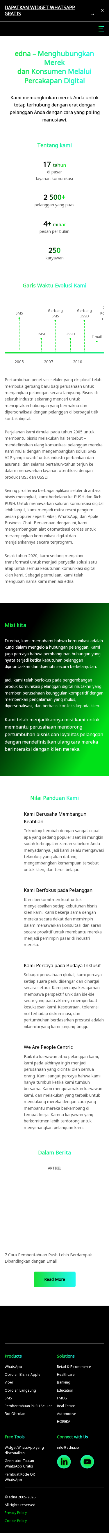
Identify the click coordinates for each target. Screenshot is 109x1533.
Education (65, 1390)
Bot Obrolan (15, 1413)
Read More (54, 1279)
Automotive (66, 1413)
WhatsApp (13, 1366)
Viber (9, 1382)
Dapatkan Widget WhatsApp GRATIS (40, 11)
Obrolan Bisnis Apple (22, 1374)
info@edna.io (68, 1447)
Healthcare (66, 1374)
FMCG (62, 1398)
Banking (63, 1382)
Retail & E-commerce (74, 1366)
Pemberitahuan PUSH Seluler (28, 1405)
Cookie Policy (16, 1520)
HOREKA (63, 1421)
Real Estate (66, 1405)
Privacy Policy (16, 1512)
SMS (8, 1398)
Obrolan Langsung (20, 1390)
